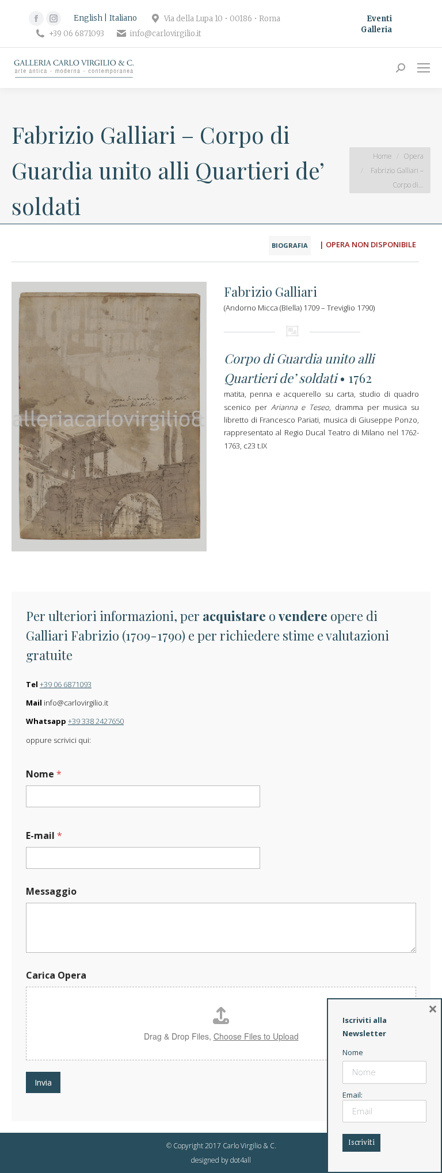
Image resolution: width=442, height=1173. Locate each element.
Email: (352, 1095)
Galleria (376, 29)
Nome (44, 774)
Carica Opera (56, 975)
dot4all (240, 1160)
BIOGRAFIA (290, 245)
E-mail (44, 835)
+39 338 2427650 (96, 721)
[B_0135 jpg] (109, 416)
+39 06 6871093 (66, 684)
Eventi (379, 19)
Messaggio (51, 891)
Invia (43, 1082)
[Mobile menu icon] (423, 68)
